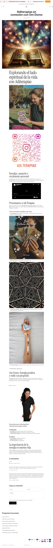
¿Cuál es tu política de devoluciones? (8, 521)
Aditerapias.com (19, 368)
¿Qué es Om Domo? (5, 516)
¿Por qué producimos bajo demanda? (8, 530)
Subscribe (48, 1)
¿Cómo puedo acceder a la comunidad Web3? (10, 532)
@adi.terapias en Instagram (31, 205)
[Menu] (1, 7)
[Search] (3, 7)
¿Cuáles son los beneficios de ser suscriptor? (10, 523)
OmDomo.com (12, 378)
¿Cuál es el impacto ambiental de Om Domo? (9, 525)
